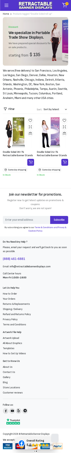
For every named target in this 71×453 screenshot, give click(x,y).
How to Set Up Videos (14, 353)
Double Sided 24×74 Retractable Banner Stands (52, 153)
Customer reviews (13, 392)
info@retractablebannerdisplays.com (30, 266)
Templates (8, 348)
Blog (5, 382)
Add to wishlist (30, 120)
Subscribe (59, 220)
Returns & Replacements (16, 304)
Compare (30, 133)
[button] (64, 5)
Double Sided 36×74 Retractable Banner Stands (18, 153)
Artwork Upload (11, 338)
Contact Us (9, 372)
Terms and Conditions (14, 324)
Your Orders (9, 298)
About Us (7, 367)
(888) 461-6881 (14, 259)
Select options (30, 162)
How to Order (10, 293)
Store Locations (11, 387)
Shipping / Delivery (13, 309)
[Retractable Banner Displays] (35, 5)
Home (6, 14)
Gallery (6, 377)
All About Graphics (12, 343)
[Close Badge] (54, 438)
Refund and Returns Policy (17, 314)
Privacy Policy (10, 319)
